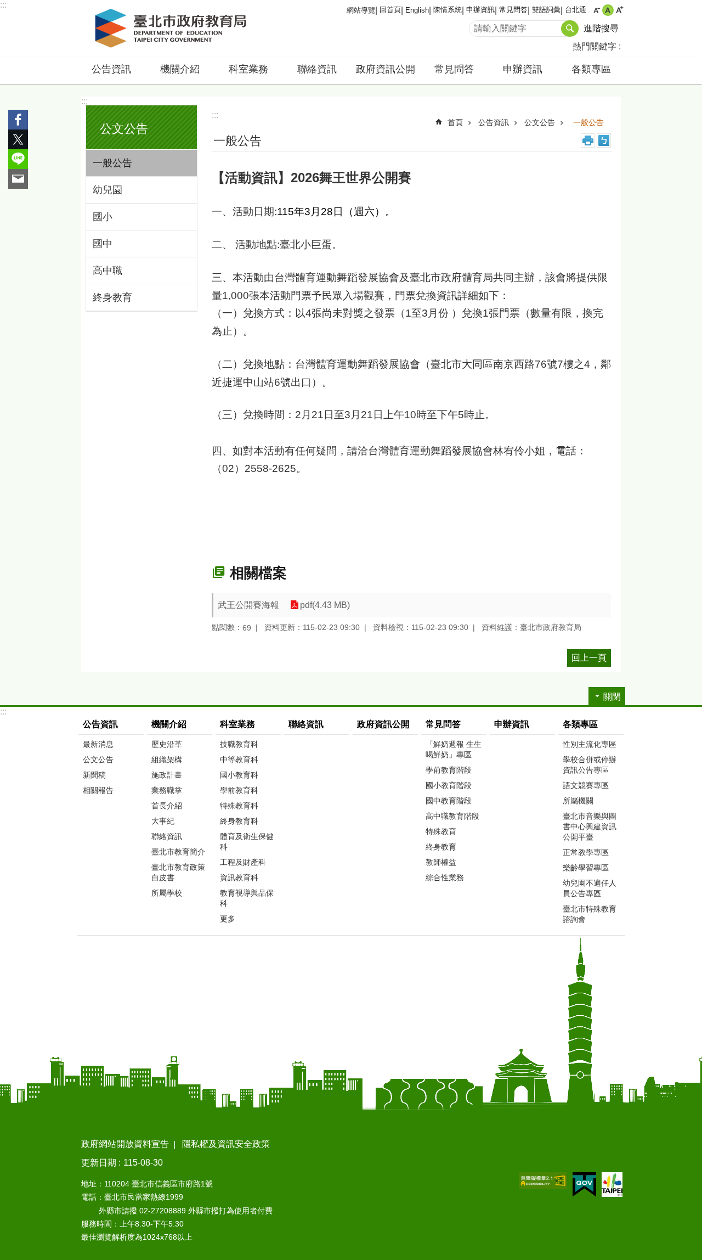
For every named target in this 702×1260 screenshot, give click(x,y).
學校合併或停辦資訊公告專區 (589, 764)
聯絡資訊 (317, 69)
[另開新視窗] (543, 1180)
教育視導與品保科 (247, 898)
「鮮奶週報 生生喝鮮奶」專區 (454, 749)
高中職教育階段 (452, 816)
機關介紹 (168, 724)
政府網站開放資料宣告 (125, 1144)
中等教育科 (239, 759)
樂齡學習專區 (586, 867)
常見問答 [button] (454, 69)
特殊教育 (441, 831)
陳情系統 (447, 9)
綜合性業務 (445, 877)
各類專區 (580, 724)
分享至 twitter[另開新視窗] (18, 139)
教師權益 (441, 862)
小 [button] (596, 10)
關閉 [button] (612, 696)
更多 (227, 918)
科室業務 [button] (248, 69)
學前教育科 (239, 790)
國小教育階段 (449, 785)
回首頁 (390, 9)
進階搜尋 (601, 28)
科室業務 (237, 724)
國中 (102, 243)
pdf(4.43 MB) (325, 605)
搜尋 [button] (570, 28)
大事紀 (162, 821)
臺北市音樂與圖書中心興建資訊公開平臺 (589, 826)
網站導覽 (361, 10)
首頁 (455, 122)
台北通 (575, 9)
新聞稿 (94, 774)
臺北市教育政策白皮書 (178, 872)
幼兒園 (107, 189)
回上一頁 (589, 657)
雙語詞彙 (546, 9)
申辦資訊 (480, 9)
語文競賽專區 (586, 785)
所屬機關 (578, 800)
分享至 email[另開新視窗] (18, 179)
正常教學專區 (586, 852)
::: (3, 4)
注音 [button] (604, 140)
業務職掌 (166, 790)
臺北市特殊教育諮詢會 (589, 914)
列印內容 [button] (588, 140)
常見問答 (513, 9)
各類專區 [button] (591, 69)
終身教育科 (239, 821)
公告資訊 (493, 122)
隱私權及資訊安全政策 (226, 1144)
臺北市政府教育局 (173, 28)
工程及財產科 (243, 862)
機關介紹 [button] (180, 69)
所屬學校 (166, 892)
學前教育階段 (449, 770)
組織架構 (166, 759)
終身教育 (112, 297)
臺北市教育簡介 (178, 851)
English (417, 10)
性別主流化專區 (589, 744)
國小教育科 (239, 774)
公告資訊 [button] (111, 69)
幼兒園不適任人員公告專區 (589, 888)
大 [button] (619, 10)
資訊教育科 (239, 877)
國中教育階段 (449, 800)
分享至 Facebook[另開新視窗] (18, 120)
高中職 (107, 270)
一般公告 (112, 163)
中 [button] (608, 10)
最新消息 (98, 744)
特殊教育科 (239, 805)
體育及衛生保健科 (247, 841)
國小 (102, 216)
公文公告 (539, 122)
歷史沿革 (166, 744)
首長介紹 (166, 805)
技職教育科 (239, 744)
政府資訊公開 (385, 69)
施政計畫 (166, 774)
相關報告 (98, 790)
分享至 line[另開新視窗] (18, 159)
